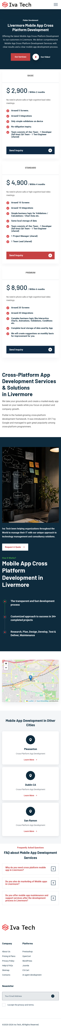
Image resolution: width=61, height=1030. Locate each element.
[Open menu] (56, 4)
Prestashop (27, 951)
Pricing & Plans (8, 956)
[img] (30, 681)
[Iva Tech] (16, 4)
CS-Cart (25, 970)
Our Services (20, 57)
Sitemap (5, 970)
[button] (30, 678)
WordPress (27, 961)
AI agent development (32, 975)
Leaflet (30, 701)
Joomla (25, 965)
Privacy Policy (8, 961)
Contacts (6, 975)
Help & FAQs (7, 965)
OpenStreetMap (42, 701)
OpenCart (26, 956)
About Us (6, 951)
